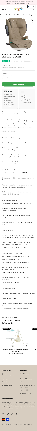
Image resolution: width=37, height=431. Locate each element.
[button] (31, 6)
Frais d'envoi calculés (14, 67)
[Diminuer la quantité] (4, 77)
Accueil (2, 15)
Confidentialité (24, 390)
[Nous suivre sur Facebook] (3, 414)
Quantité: (5, 73)
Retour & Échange (26, 379)
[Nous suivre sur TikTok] (12, 414)
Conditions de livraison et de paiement (27, 375)
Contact (4, 382)
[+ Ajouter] (26, 345)
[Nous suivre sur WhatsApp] (17, 414)
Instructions (5, 379)
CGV (21, 382)
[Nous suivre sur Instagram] (7, 414)
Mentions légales (25, 393)
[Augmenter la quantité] (11, 77)
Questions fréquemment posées (9, 375)
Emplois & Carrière (7, 385)
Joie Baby (9, 15)
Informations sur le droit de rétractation (27, 386)
